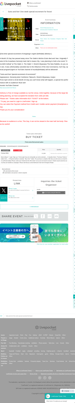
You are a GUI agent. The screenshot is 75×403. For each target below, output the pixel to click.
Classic (51, 335)
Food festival (60, 361)
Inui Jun (52, 27)
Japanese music (14, 335)
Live (57, 343)
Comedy (42, 338)
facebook (43, 216)
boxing (43, 351)
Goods (62, 343)
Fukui (41, 40)
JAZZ (40, 335)
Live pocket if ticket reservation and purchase (10, 4)
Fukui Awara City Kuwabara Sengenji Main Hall (53, 38)
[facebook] (45, 377)
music (3, 335)
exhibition (34, 343)
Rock (21, 335)
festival (27, 361)
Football (18, 351)
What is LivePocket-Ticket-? (24, 370)
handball (66, 351)
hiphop (35, 335)
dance (58, 338)
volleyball (29, 351)
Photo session (43, 343)
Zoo (26, 354)
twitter (36, 216)
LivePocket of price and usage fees (16, 374)
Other (64, 335)
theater (16, 338)
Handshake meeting (24, 343)
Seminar (52, 361)
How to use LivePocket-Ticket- (44, 370)
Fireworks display (36, 361)
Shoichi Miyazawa (44, 27)
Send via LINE (50, 216)
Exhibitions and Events (4, 363)
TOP (1, 316)
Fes (30, 335)
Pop (26, 335)
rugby (23, 351)
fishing (52, 354)
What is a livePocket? (35, 3)
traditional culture (34, 338)
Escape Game (59, 354)
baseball (11, 351)
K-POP (45, 335)
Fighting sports (51, 351)
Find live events (33, 6)
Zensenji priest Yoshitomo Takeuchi (49, 29)
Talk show (51, 343)
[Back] (3, 11)
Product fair (12, 361)
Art (66, 361)
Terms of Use (33, 374)
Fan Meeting (12, 343)
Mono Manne (51, 338)
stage (10, 338)
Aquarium (32, 354)
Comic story (23, 338)
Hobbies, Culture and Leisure (4, 356)
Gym (22, 354)
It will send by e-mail (56, 216)
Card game (40, 354)
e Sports (59, 351)
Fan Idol (3, 343)
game (46, 354)
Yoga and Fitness (14, 354)
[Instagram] (50, 377)
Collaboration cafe (14, 346)
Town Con (45, 361)
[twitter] (40, 377)
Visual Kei (58, 335)
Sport (2, 351)
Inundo (42, 44)
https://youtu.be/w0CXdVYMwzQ (8, 87)
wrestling (36, 351)
